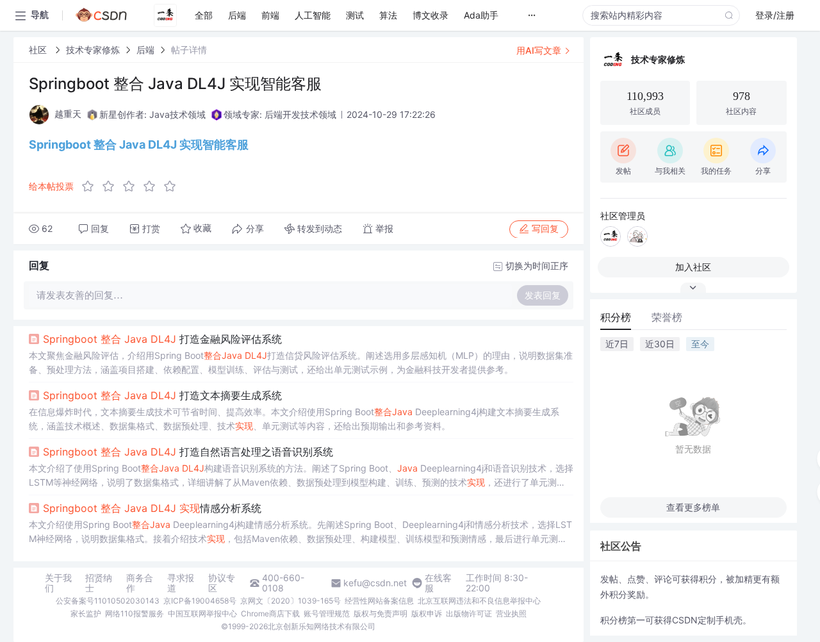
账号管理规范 (327, 613)
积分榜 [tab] (615, 317)
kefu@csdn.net (375, 583)
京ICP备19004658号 (199, 600)
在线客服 (438, 583)
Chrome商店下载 (270, 613)
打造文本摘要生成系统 (162, 395)
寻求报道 (180, 583)
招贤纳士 (98, 583)
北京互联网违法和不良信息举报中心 (479, 600)
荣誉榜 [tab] (667, 317)
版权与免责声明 (380, 613)
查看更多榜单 (693, 507)
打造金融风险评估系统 (162, 339)
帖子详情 (189, 49)
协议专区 (221, 583)
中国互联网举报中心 (202, 613)
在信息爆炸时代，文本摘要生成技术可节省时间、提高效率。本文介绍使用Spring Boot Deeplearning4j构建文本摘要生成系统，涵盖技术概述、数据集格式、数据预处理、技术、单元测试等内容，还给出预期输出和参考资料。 (294, 418)
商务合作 (139, 583)
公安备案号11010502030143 (108, 600)
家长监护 (85, 613)
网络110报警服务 (134, 613)
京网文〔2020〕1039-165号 (290, 600)
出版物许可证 (469, 613)
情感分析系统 (152, 508)
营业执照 (511, 613)
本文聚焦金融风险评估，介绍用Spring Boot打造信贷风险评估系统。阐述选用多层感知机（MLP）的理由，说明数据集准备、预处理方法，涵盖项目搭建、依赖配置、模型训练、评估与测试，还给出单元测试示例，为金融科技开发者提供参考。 (301, 362)
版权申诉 (426, 613)
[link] (39, 49)
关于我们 (58, 583)
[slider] (132, 186)
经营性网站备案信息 (379, 600)
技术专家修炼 (93, 49)
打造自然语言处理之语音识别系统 (188, 451)
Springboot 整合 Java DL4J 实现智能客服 (139, 144)
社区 (39, 49)
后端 (145, 49)
